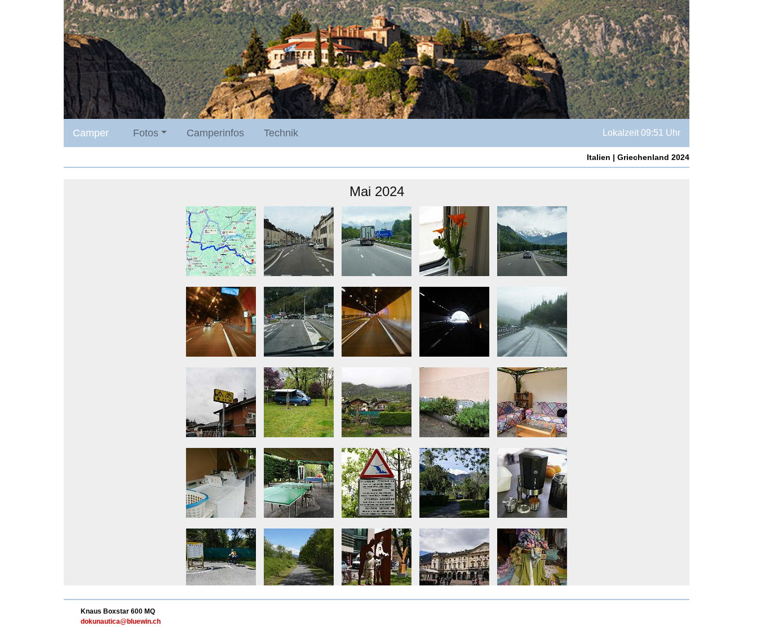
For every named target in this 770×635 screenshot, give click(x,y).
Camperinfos (215, 133)
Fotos (145, 133)
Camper (91, 133)
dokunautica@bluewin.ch (121, 621)
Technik (281, 133)
